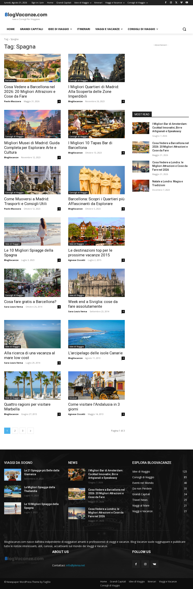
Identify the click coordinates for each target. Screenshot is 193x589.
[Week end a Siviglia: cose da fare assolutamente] (96, 283)
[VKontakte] (154, 564)
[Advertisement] (92, 16)
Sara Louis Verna (13, 306)
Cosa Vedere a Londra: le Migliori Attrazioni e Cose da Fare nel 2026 (170, 166)
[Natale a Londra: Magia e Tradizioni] (140, 186)
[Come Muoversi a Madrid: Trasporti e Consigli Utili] (32, 180)
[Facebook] (166, 3)
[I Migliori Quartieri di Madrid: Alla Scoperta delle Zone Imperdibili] (96, 68)
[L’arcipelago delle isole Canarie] (96, 334)
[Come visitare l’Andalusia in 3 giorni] (96, 385)
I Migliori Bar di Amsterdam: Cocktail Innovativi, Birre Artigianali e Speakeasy (169, 127)
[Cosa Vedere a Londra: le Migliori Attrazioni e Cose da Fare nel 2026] (140, 167)
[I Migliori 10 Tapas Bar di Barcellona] (96, 124)
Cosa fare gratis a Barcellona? (30, 301)
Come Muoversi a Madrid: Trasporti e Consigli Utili (26, 201)
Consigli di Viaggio (78, 80)
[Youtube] (187, 3)
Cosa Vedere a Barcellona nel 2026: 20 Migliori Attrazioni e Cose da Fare (29, 92)
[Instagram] (171, 3)
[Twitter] (176, 3)
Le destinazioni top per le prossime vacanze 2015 (90, 252)
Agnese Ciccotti (76, 260)
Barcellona (10, 80)
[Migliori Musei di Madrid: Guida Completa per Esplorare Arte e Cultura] (32, 124)
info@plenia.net (75, 565)
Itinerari (73, 398)
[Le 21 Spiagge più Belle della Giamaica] (12, 475)
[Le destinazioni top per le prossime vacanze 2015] (96, 231)
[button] (184, 29)
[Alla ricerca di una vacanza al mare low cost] (32, 334)
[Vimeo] (181, 3)
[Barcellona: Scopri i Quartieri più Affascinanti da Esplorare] (96, 180)
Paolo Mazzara (12, 101)
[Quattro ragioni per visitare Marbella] (32, 385)
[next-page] (30, 431)
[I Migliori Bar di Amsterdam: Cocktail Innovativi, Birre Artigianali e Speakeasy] (140, 128)
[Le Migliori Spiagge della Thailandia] (12, 491)
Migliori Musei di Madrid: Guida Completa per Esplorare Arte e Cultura (32, 148)
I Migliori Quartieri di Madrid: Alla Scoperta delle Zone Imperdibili (93, 92)
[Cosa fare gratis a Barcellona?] (32, 283)
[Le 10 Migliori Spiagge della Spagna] (32, 231)
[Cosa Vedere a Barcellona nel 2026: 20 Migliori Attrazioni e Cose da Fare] (32, 68)
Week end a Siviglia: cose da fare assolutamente (93, 304)
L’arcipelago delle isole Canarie (95, 353)
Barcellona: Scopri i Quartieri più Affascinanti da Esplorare (96, 201)
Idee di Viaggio (12, 244)
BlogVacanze (75, 101)
